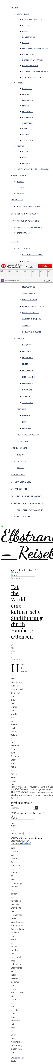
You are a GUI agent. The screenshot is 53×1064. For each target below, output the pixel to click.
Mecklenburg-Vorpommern (35, 48)
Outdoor (21, 187)
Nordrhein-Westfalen (32, 60)
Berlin (25, 31)
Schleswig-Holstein (31, 77)
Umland (20, 193)
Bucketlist (17, 199)
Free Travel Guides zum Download (33, 169)
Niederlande (28, 117)
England (26, 94)
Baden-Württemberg (32, 20)
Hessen (25, 43)
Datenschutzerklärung (33, 858)
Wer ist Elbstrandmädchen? (30, 227)
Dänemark (27, 89)
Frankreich (27, 100)
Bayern (25, 25)
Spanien (26, 134)
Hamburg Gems (19, 175)
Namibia (26, 152)
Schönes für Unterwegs (24, 214)
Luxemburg (27, 112)
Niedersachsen (29, 54)
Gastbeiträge (23, 233)
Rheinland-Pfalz (30, 66)
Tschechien (27, 140)
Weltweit (21, 146)
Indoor (20, 182)
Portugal (27, 129)
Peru (24, 157)
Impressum (28, 856)
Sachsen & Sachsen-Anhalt (35, 71)
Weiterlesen (18, 1058)
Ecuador (26, 163)
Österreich (27, 123)
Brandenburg (28, 37)
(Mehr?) (15, 798)
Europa (20, 83)
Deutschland (23, 14)
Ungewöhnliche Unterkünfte (27, 206)
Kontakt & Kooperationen (25, 221)
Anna (13, 1060)
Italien (25, 106)
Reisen (14, 7)
